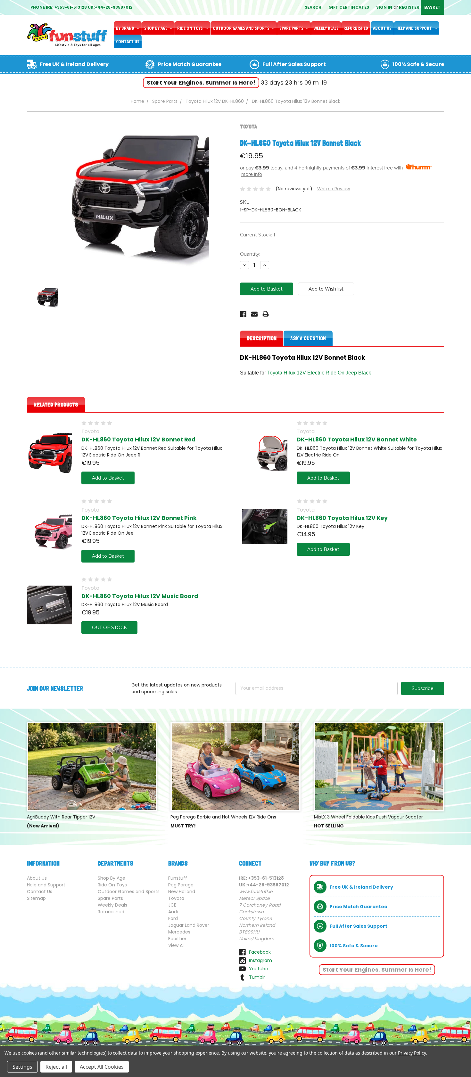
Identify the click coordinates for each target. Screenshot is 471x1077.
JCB (172, 905)
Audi (173, 911)
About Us (382, 28)
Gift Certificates (348, 7)
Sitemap (36, 898)
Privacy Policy (412, 1053)
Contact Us (127, 41)
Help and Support (414, 28)
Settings (22, 1066)
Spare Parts (291, 28)
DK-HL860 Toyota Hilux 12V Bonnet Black (296, 101)
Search (313, 7)
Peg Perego (181, 885)
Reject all (56, 1066)
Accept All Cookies (102, 1066)
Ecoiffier (177, 938)
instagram (260, 960)
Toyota (176, 898)
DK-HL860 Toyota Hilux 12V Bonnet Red (138, 439)
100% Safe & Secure (418, 64)
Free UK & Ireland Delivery (74, 64)
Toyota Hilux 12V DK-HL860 (215, 101)
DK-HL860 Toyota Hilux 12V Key (342, 518)
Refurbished (355, 28)
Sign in (384, 7)
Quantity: (250, 254)
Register (409, 7)
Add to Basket (108, 478)
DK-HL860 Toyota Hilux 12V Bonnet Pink (139, 518)
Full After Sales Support (294, 64)
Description (262, 338)
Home (137, 101)
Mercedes (179, 932)
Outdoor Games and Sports (241, 28)
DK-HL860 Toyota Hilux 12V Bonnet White (357, 439)
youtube (258, 969)
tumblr (257, 977)
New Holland (181, 891)
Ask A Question (308, 338)
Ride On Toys (190, 28)
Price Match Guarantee (189, 64)
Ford (173, 918)
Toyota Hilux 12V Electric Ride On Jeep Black (319, 372)
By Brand (125, 28)
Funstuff (177, 878)
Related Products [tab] (56, 404)
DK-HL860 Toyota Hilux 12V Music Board (139, 596)
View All (176, 945)
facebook (260, 952)
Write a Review (333, 188)
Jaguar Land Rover (188, 925)
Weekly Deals (326, 28)
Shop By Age (156, 28)
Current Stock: (257, 235)
